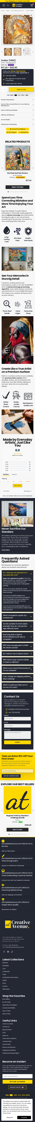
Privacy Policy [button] (7, 1113)
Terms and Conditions (9, 1038)
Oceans (4, 986)
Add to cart (21, 89)
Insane (11, 65)
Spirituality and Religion (9, 1005)
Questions (14, 474)
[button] (31, 15)
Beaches (5, 963)
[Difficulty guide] (15, 65)
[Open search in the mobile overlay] (8, 5)
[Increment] (6, 89)
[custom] (12, 951)
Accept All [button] (24, 1117)
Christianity (6, 971)
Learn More (6, 550)
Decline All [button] (10, 1117)
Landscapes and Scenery (10, 977)
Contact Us (6, 1027)
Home (2, 10)
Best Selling (6, 999)
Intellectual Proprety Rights (10, 1053)
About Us (5, 1035)
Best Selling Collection (18, 10)
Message (7, 729)
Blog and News (7, 1030)
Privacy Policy (6, 1044)
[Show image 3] (27, 51)
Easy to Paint (6, 1011)
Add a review (17, 485)
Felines (4, 980)
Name (6, 715)
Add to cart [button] (17, 830)
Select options (17, 187)
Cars (3, 968)
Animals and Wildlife (8, 1008)
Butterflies (5, 966)
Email (6, 722)
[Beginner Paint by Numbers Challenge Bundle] (17, 800)
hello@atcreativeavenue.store (15, 947)
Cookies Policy (6, 1041)
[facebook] (4, 951)
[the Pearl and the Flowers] (17, 157)
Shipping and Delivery (9, 1050)
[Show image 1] (8, 51)
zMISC (8, 10)
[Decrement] (2, 89)
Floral (4, 983)
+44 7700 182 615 (13, 945)
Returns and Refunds (8, 1047)
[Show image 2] (17, 51)
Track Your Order (7, 1024)
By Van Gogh (6, 1002)
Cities (4, 974)
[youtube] (8, 951)
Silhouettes (6, 989)
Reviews (6, 474)
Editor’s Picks (6, 1014)
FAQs (4, 1033)
